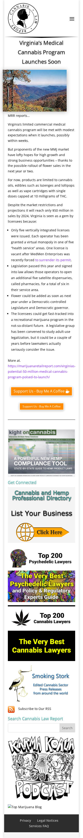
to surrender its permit (53, 260)
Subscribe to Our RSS (34, 708)
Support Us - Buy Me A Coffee (39, 391)
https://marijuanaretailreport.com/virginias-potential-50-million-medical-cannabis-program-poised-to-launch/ (42, 371)
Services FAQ (39, 826)
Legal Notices (47, 820)
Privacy (25, 820)
